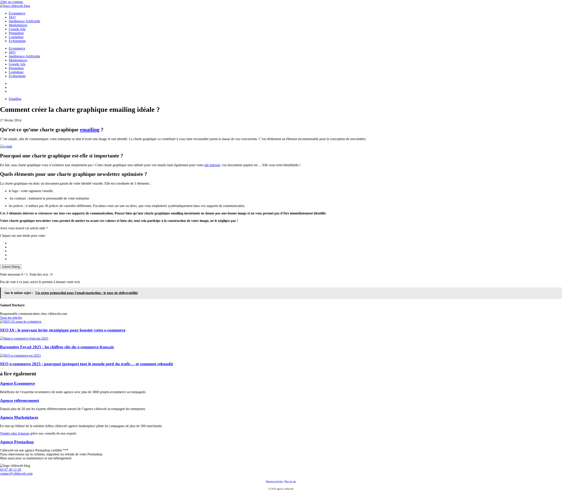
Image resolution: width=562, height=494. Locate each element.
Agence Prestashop (17, 442)
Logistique (16, 37)
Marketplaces (18, 25)
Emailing (15, 99)
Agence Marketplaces (19, 417)
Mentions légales (274, 481)
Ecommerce (17, 13)
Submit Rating (11, 266)
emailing (89, 129)
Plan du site (290, 481)
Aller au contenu (11, 2)
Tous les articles (11, 317)
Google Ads (17, 29)
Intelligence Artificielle (24, 21)
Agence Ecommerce (17, 383)
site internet (212, 165)
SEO (12, 17)
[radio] (285, 243)
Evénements (17, 41)
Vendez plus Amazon (14, 433)
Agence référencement (19, 400)
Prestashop (16, 33)
